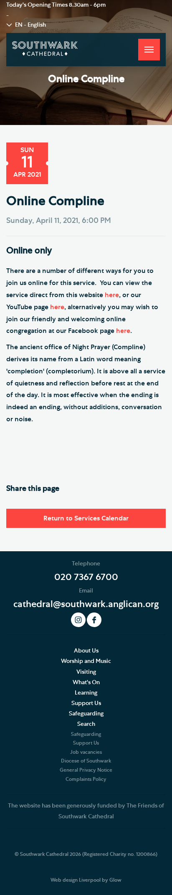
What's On (86, 682)
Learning (86, 693)
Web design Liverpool (76, 880)
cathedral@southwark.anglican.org (86, 604)
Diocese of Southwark (86, 760)
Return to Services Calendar (86, 518)
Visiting (86, 672)
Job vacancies (86, 752)
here (112, 295)
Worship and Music (86, 661)
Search (86, 724)
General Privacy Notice (86, 770)
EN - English (30, 25)
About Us (86, 651)
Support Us (86, 703)
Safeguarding (86, 714)
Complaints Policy (86, 779)
